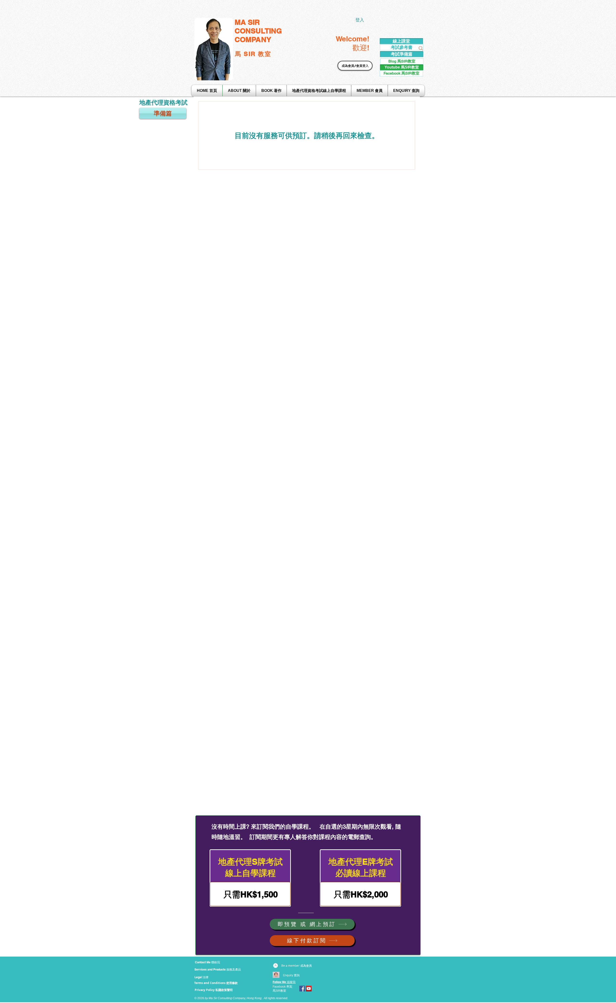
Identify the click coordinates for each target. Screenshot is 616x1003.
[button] (355, 65)
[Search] (421, 48)
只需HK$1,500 (251, 894)
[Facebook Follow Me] (302, 988)
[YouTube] (309, 988)
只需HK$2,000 (361, 894)
